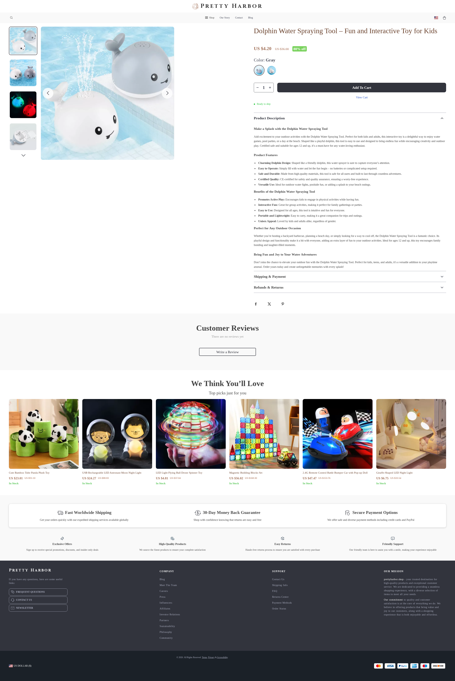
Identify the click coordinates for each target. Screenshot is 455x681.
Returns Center (280, 597)
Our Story (225, 17)
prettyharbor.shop (394, 579)
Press (162, 597)
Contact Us (278, 579)
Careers (164, 591)
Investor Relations (170, 614)
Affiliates (165, 608)
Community (166, 638)
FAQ (274, 591)
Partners (164, 620)
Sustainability (167, 626)
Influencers (166, 602)
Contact (239, 17)
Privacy (211, 657)
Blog (250, 17)
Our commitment (393, 599)
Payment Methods (282, 602)
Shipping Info (280, 585)
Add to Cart (361, 87)
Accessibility (222, 657)
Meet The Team (168, 585)
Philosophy (166, 632)
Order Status (279, 608)
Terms (204, 657)
